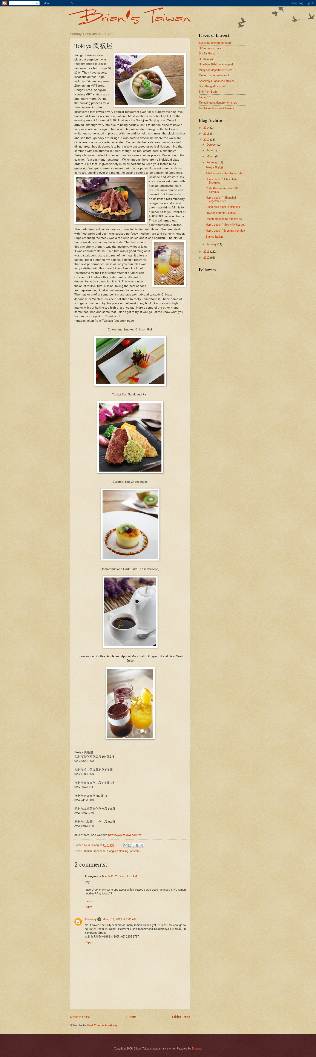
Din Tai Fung (207, 53)
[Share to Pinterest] (142, 845)
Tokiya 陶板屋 (214, 167)
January (212, 244)
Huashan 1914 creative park (216, 64)
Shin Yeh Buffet (208, 91)
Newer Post (80, 1017)
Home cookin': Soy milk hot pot (225, 224)
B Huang (90, 919)
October (212, 144)
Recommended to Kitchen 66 (224, 218)
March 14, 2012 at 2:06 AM (119, 919)
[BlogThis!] (129, 845)
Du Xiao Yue (206, 59)
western (135, 851)
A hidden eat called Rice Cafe (224, 173)
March (211, 156)
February (212, 162)
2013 (206, 133)
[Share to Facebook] (138, 845)
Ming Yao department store (215, 70)
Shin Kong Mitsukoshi (212, 86)
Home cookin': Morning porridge (225, 230)
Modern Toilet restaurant (214, 75)
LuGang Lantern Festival (221, 212)
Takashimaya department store (218, 102)
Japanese (100, 851)
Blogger (196, 1048)
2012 (206, 139)
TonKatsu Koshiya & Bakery (216, 108)
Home (131, 1017)
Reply (88, 906)
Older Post (181, 1017)
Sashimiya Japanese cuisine (217, 81)
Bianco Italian (214, 236)
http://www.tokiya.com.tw (124, 835)
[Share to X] (134, 845)
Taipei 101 (205, 97)
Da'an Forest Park (210, 48)
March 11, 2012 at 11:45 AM (119, 876)
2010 (206, 257)
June (210, 150)
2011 (206, 251)
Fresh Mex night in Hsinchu (223, 206)
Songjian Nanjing (117, 851)
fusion (88, 851)
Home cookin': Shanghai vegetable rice (221, 199)
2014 (206, 127)
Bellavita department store (215, 42)
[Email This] (125, 845)
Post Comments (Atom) (102, 1025)
